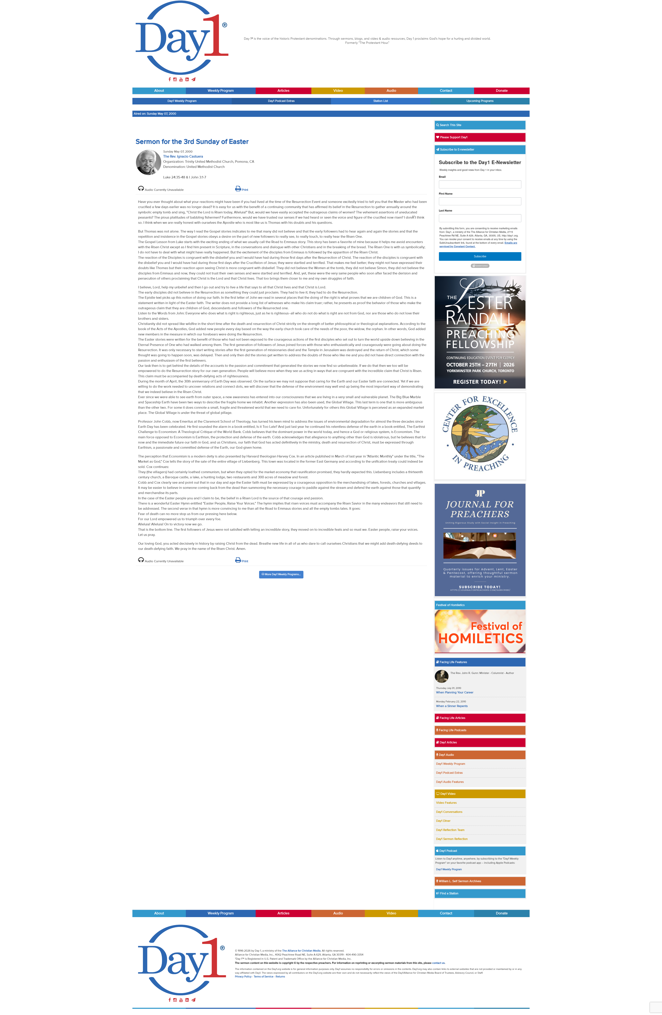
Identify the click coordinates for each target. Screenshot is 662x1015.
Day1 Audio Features (450, 782)
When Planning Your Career (454, 692)
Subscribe (480, 256)
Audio (391, 91)
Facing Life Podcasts (452, 730)
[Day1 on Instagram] (175, 80)
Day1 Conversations (449, 812)
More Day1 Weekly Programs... (282, 574)
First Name (446, 194)
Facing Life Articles (452, 718)
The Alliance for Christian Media (301, 951)
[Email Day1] (193, 80)
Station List (380, 101)
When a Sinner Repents (452, 706)
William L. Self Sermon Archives (459, 881)
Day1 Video (447, 793)
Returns (280, 976)
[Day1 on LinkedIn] (187, 80)
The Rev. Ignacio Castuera (183, 156)
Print (244, 189)
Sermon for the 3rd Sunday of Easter (192, 141)
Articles (283, 91)
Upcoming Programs (480, 101)
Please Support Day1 (453, 137)
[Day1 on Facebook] (170, 80)
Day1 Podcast (448, 850)
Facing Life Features (453, 662)
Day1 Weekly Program (182, 101)
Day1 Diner (443, 820)
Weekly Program (221, 91)
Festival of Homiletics (450, 605)
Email (442, 177)
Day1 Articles (448, 742)
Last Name (445, 210)
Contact (446, 91)
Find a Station (448, 893)
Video (338, 91)
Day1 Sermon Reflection (452, 839)
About (159, 91)
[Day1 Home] (182, 38)
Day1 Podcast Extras (281, 101)
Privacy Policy (243, 976)
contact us (438, 963)
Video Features (446, 802)
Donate (502, 91)
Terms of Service (263, 976)
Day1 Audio (446, 754)
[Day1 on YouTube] (181, 80)
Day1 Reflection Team (450, 830)
